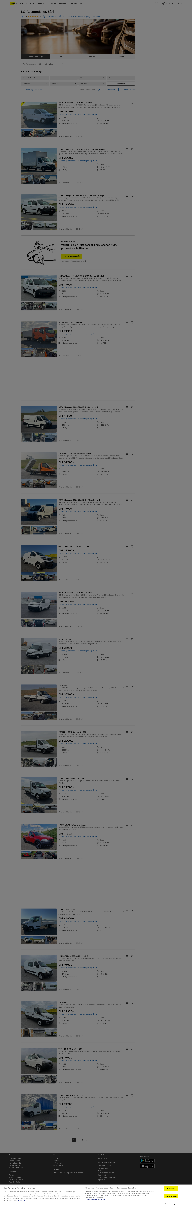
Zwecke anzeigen (170, 1204)
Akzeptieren (171, 1188)
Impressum (21, 1200)
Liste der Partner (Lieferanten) (95, 1199)
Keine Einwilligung (171, 1196)
